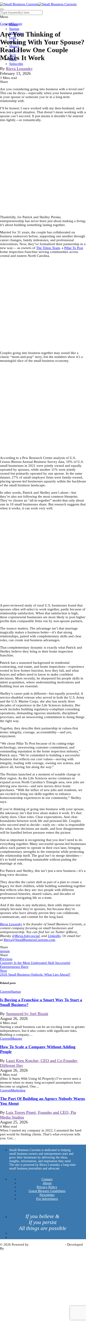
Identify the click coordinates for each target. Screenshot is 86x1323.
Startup (14, 29)
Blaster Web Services (20, 1248)
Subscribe (16, 64)
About (47, 1183)
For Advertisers (47, 1199)
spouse (5, 951)
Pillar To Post (73, 248)
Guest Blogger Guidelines (47, 1191)
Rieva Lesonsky (19, 68)
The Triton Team (48, 248)
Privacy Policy (47, 1187)
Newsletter (47, 1195)
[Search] (2, 9)
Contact (47, 1179)
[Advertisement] (43, 168)
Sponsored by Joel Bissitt (27, 1013)
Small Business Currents (47, 1244)
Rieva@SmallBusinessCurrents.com (29, 940)
